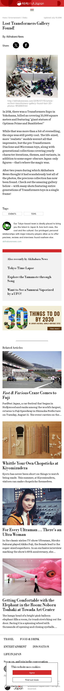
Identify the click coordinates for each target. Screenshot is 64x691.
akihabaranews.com (11, 241)
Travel (9, 639)
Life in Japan (12, 654)
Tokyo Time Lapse (20, 268)
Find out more (32, 679)
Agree (32, 672)
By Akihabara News (13, 36)
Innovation (41, 646)
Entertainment (15, 646)
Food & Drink (29, 639)
